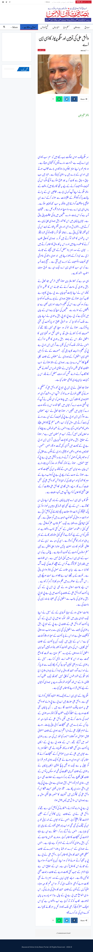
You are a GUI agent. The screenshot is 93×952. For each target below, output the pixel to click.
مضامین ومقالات (30, 27)
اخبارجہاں (56, 27)
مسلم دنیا (66, 27)
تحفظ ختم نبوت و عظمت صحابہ (62, 2)
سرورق (87, 27)
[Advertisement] (63, 137)
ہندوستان (77, 27)
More (48, 2)
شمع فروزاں (44, 27)
